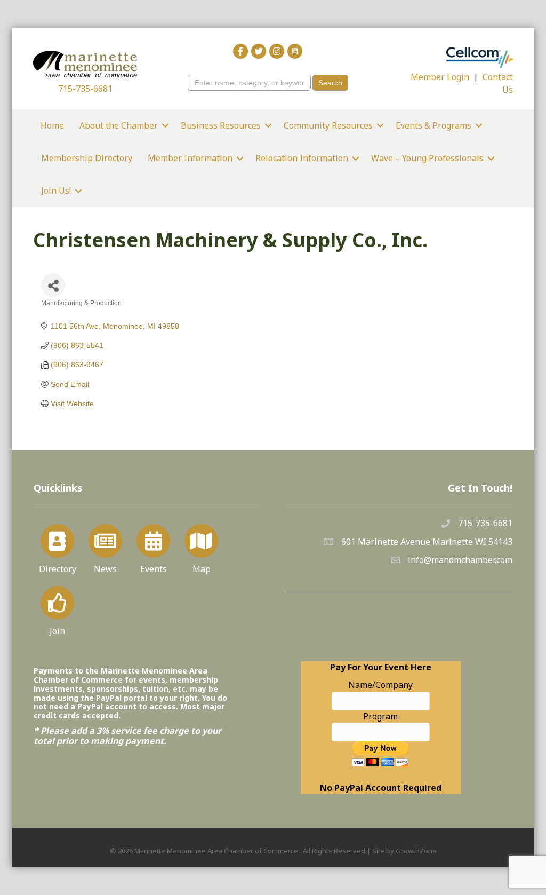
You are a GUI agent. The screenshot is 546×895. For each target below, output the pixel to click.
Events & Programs (433, 125)
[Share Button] (53, 285)
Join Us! (56, 190)
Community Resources (328, 125)
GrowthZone (416, 851)
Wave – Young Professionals (427, 158)
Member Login (440, 77)
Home (52, 125)
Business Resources (221, 125)
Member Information (190, 158)
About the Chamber (118, 125)
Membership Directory (86, 158)
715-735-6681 (85, 88)
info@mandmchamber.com (460, 560)
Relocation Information (301, 158)
